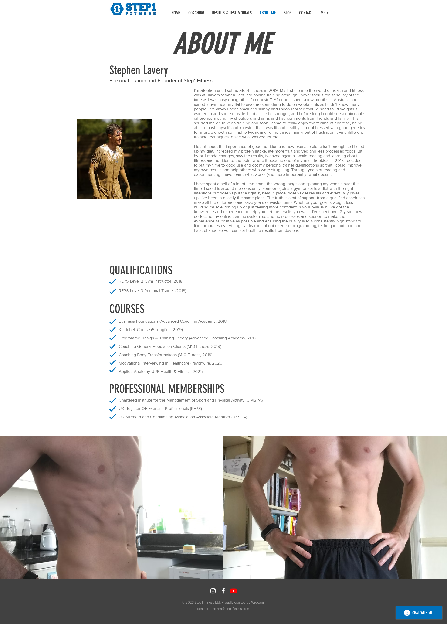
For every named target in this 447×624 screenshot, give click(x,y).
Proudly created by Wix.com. (243, 602)
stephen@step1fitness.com (229, 608)
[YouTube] (233, 590)
